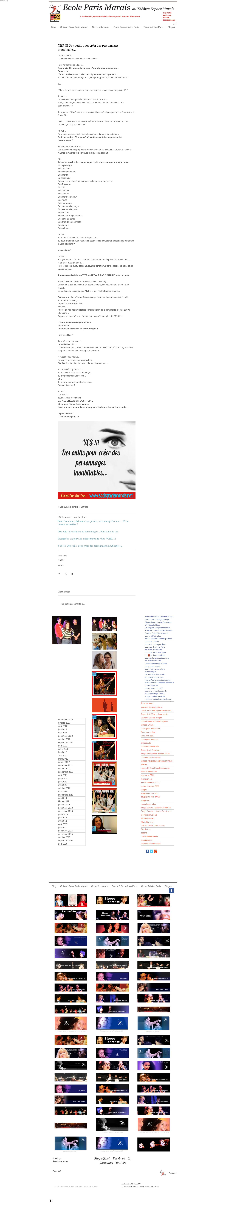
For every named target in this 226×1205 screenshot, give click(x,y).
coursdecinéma (162, 658)
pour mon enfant (152, 691)
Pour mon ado (157, 630)
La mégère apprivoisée (154, 628)
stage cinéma (159, 694)
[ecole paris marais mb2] (51, 1200)
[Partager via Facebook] (59, 573)
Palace (148, 630)
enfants (162, 669)
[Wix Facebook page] (171, 890)
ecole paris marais (152, 666)
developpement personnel (156, 663)
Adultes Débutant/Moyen (163, 617)
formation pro (150, 672)
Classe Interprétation (153, 622)
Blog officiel (102, 1158)
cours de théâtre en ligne (155, 652)
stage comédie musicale (155, 696)
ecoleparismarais (152, 669)
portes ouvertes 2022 (154, 688)
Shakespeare (162, 633)
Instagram (106, 1162)
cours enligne (150, 658)
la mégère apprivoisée (154, 677)
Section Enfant (151, 633)
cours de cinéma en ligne (155, 644)
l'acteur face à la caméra (155, 674)
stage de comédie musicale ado (158, 699)
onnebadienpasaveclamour (162, 683)
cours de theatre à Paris (155, 647)
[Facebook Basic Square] (147, 851)
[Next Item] (76, 630)
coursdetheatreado (153, 661)
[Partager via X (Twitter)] (65, 573)
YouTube (121, 1162)
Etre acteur (167, 622)
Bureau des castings (153, 619)
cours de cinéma (152, 641)
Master (61, 560)
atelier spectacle (152, 639)
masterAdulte (150, 680)
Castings (165, 619)
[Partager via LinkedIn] (72, 573)
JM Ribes (149, 625)
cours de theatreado (153, 650)
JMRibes (156, 625)
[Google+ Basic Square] (155, 851)
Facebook (119, 1158)
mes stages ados (163, 680)
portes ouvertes (151, 685)
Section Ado (168, 630)
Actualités (149, 617)
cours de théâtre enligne (155, 655)
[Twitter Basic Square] (151, 851)
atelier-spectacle (165, 639)
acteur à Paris (151, 636)
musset (148, 683)
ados (159, 636)
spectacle (163, 691)
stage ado (149, 694)
